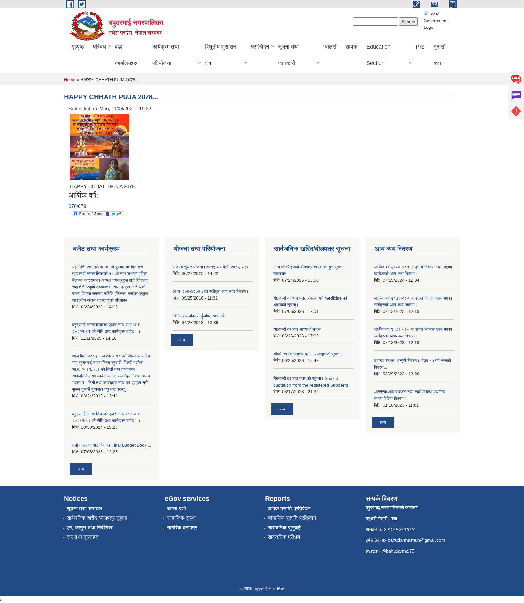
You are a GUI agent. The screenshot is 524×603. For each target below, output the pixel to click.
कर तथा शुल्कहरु (83, 537)
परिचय (99, 47)
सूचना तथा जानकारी (288, 55)
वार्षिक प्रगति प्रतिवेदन (289, 508)
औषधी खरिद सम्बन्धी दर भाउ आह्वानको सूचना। (308, 353)
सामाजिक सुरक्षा (181, 518)
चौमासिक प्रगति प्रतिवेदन (292, 518)
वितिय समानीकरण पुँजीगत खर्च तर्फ (199, 315)
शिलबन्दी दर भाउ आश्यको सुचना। (298, 329)
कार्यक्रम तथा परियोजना (165, 55)
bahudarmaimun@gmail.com (416, 540)
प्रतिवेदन (260, 47)
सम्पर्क (351, 47)
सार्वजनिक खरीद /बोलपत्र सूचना (97, 518)
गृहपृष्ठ (78, 47)
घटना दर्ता (176, 508)
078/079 (77, 206)
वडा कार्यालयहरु (126, 55)
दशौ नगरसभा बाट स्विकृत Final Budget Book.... (111, 445)
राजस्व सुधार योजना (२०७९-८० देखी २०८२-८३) (210, 266)
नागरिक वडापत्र (182, 528)
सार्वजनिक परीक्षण (284, 537)
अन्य (81, 469)
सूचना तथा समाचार (84, 508)
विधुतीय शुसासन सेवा (220, 55)
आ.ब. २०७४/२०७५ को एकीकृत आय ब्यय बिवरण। (211, 291)
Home (70, 79)
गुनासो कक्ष (439, 55)
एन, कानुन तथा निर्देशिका (90, 528)
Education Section (378, 55)
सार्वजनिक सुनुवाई (284, 528)
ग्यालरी (329, 47)
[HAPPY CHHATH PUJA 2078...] (99, 146)
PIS (420, 47)
